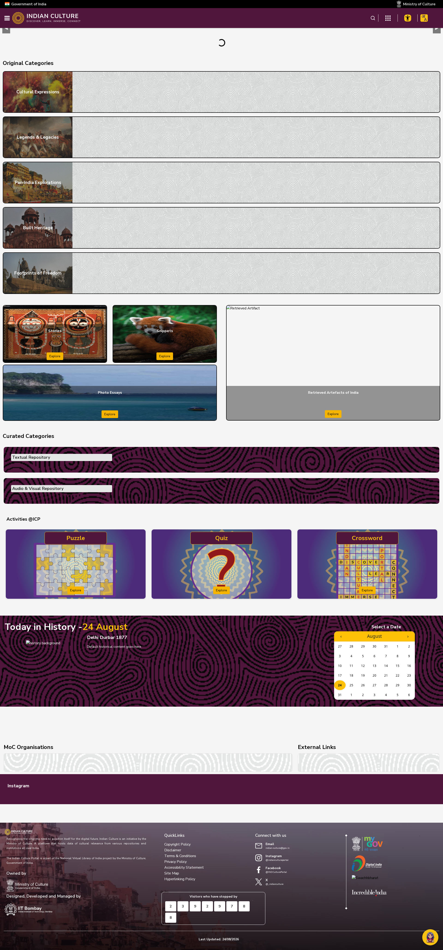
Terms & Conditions (180, 855)
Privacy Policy (175, 861)
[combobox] (424, 18)
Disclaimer (172, 850)
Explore (54, 356)
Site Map (171, 873)
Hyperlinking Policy (179, 879)
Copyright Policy (177, 844)
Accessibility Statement (184, 867)
